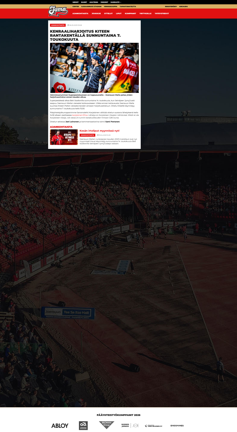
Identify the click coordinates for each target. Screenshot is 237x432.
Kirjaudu (183, 6)
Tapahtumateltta (128, 6)
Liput (118, 13)
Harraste (115, 2)
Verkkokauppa (110, 6)
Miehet (76, 2)
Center (75, 6)
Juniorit (104, 2)
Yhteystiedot (162, 13)
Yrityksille (145, 13)
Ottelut (108, 13)
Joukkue (96, 13)
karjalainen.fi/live (80, 115)
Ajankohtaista (80, 13)
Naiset (84, 2)
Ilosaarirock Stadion (91, 6)
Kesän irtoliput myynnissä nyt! (99, 130)
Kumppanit (130, 13)
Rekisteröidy (171, 6)
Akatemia (93, 2)
